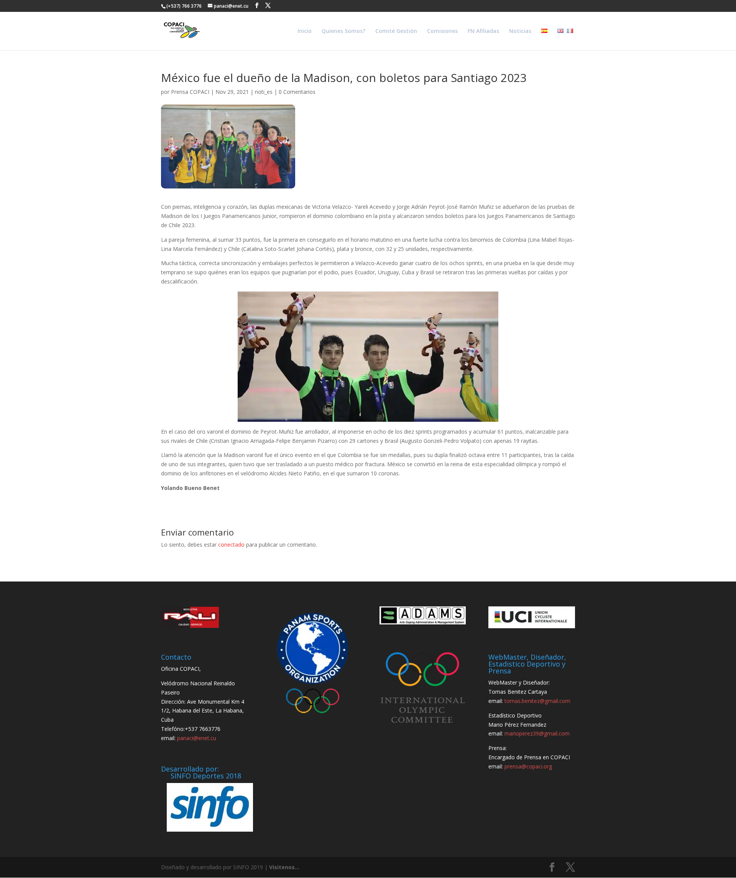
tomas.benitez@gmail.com (537, 700)
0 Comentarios (297, 91)
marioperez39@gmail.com (537, 733)
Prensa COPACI (190, 91)
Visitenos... (284, 867)
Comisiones (442, 31)
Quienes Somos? (343, 31)
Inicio (304, 31)
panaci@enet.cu (196, 738)
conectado (231, 544)
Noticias (520, 31)
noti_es (264, 91)
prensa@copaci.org (528, 766)
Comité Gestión (396, 31)
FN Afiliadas (483, 31)
